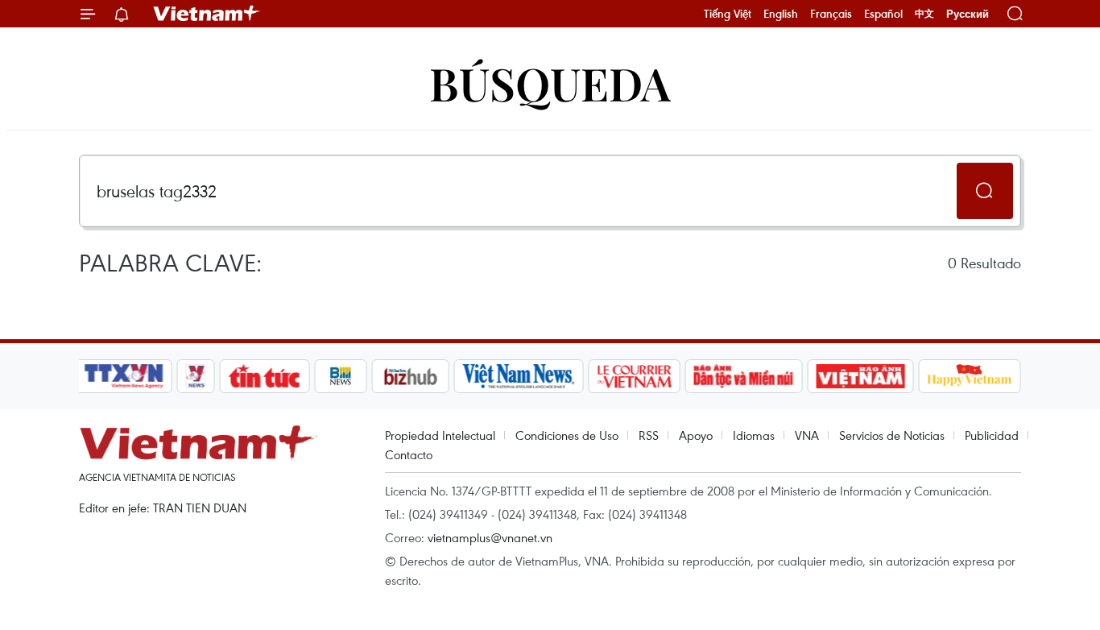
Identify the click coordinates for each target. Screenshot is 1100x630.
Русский (967, 14)
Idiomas (754, 435)
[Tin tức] (265, 376)
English (780, 13)
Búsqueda (550, 82)
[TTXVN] (124, 376)
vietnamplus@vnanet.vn (490, 537)
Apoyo (696, 435)
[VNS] (518, 376)
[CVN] (634, 376)
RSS (649, 435)
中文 (924, 13)
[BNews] (341, 376)
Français (831, 13)
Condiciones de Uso (566, 435)
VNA (807, 435)
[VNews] (196, 376)
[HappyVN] (969, 376)
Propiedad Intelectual (440, 435)
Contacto (408, 454)
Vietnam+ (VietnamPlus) (207, 14)
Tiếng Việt (727, 13)
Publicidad (992, 435)
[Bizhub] (410, 376)
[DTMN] (743, 376)
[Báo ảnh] (860, 376)
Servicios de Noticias (892, 435)
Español (883, 13)
